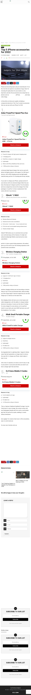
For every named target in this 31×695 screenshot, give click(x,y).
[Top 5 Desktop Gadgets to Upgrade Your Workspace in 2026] (8, 472)
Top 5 (6, 42)
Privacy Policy (22, 689)
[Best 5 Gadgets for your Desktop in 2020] (23, 472)
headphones (12, 95)
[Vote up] (7, 58)
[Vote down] (4, 58)
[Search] (28, 2)
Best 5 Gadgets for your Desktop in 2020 (22, 481)
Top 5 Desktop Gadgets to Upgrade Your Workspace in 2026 (8, 485)
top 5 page (20, 425)
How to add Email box (6, 656)
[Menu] (1, 2)
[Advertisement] (15, 20)
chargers (22, 95)
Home (2, 42)
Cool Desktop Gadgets (5, 55)
